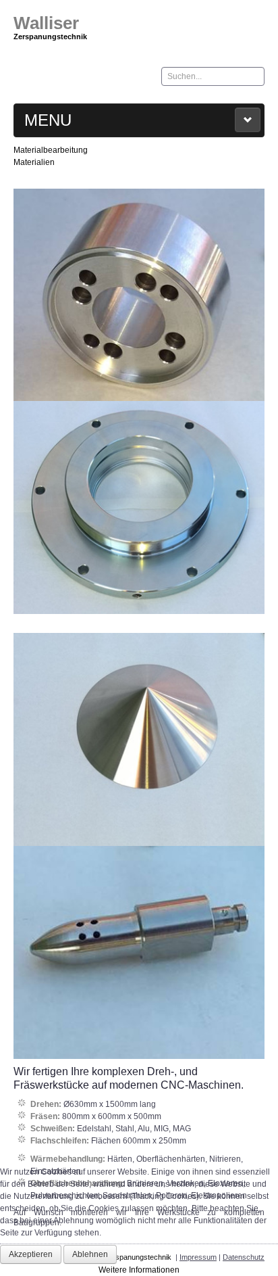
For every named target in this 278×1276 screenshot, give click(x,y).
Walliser (46, 23)
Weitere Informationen (139, 1270)
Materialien (34, 162)
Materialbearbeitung (50, 150)
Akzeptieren (31, 1254)
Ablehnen (90, 1254)
